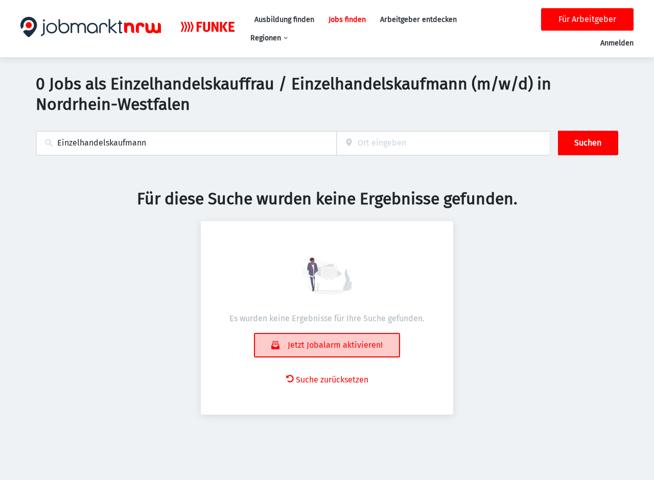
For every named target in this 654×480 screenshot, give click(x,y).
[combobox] (186, 143)
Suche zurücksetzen (332, 380)
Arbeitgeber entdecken (418, 19)
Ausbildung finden (284, 19)
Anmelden (617, 43)
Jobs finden (347, 19)
